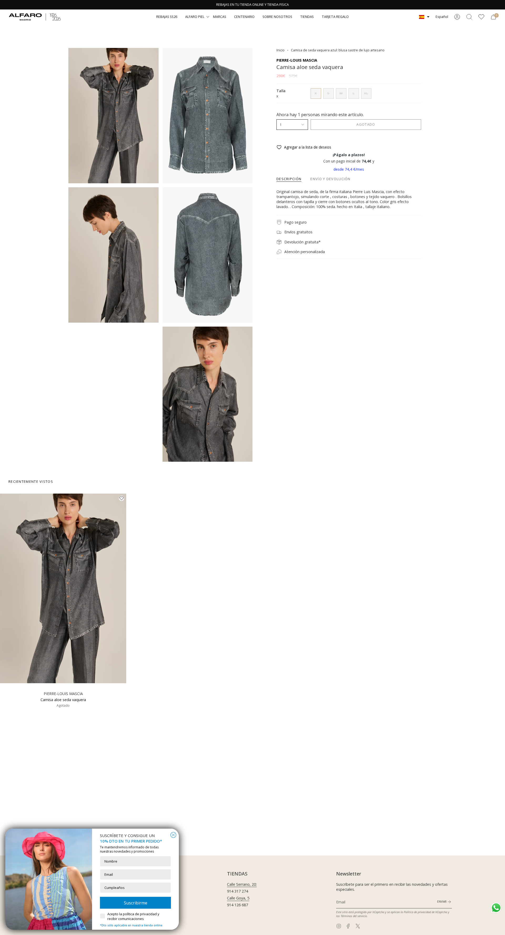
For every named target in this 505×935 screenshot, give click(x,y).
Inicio (280, 50)
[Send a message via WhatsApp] (496, 908)
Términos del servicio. (354, 916)
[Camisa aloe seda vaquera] (63, 588)
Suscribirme (135, 903)
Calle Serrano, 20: (242, 884)
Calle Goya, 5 (238, 897)
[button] (166, 17)
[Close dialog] (173, 835)
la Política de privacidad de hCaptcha (424, 912)
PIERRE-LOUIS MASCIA (296, 60)
